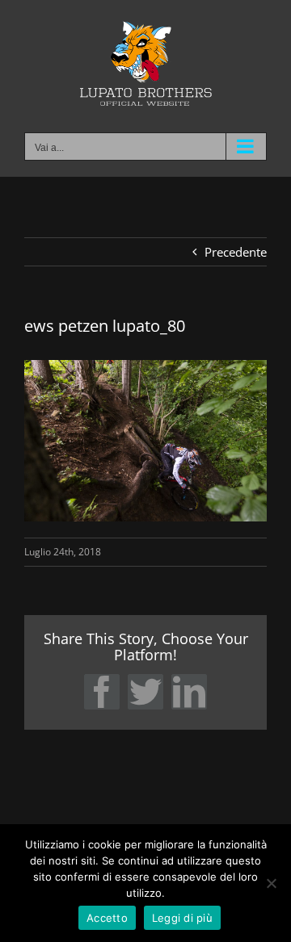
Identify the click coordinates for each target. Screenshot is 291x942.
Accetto (107, 917)
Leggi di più (182, 917)
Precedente (236, 252)
